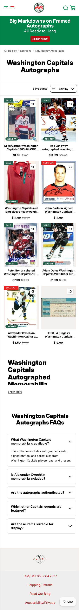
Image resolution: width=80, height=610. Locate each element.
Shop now (40, 39)
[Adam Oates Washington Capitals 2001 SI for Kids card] (58, 245)
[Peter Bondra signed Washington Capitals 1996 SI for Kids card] (21, 245)
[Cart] (72, 7)
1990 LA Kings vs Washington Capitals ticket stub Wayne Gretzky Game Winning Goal (58, 334)
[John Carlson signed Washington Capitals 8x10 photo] (58, 182)
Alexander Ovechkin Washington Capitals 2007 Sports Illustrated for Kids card (21, 334)
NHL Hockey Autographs (49, 50)
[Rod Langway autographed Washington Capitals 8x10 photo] (58, 120)
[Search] (65, 7)
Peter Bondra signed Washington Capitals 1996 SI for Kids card (21, 272)
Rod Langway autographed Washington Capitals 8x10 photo (59, 147)
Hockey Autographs (19, 50)
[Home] (5, 51)
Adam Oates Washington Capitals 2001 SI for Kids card (58, 272)
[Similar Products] (33, 104)
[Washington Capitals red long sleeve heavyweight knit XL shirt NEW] (21, 182)
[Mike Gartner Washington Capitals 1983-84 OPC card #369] (21, 120)
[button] (8, 8)
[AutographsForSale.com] (39, 8)
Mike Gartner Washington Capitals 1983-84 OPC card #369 (21, 147)
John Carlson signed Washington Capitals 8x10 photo (59, 209)
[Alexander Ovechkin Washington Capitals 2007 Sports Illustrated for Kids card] (21, 307)
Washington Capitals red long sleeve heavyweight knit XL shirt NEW (21, 209)
